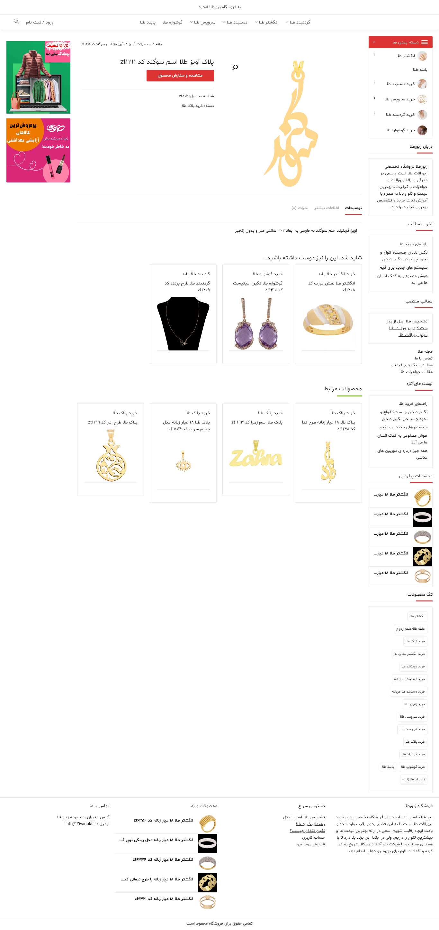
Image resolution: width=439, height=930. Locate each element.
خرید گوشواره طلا (400, 131)
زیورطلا (421, 167)
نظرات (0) (299, 208)
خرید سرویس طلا (399, 100)
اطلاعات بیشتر (326, 208)
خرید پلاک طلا (415, 741)
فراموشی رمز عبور (310, 844)
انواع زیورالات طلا (413, 335)
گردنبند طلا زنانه (413, 779)
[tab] (351, 208)
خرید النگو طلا (415, 641)
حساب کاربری (313, 838)
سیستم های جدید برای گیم (403, 268)
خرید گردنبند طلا (400, 115)
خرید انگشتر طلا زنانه (409, 654)
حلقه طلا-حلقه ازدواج (410, 629)
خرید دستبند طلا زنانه (409, 679)
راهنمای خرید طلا (413, 244)
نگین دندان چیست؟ (307, 831)
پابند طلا (420, 70)
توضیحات (353, 208)
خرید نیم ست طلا (412, 729)
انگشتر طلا (406, 56)
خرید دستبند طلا (400, 84)
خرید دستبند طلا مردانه (408, 691)
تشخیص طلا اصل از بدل (406, 321)
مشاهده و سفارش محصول (180, 76)
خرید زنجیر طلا (414, 704)
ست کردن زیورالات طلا (408, 328)
